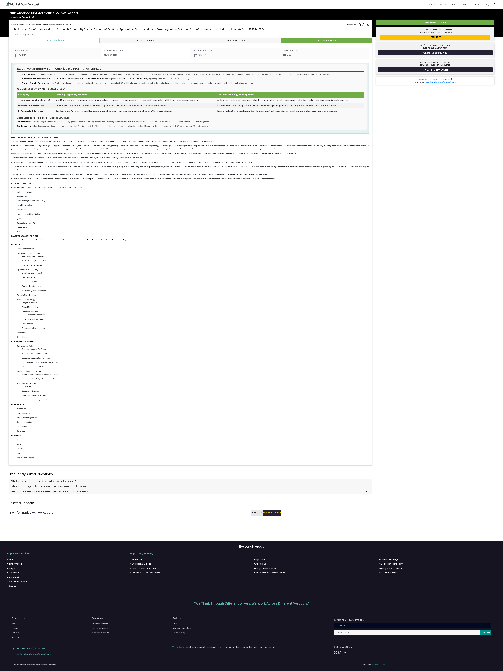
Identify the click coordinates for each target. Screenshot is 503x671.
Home (13, 25)
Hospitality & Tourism (389, 572)
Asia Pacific (13, 572)
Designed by (372, 665)
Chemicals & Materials (141, 564)
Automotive (260, 564)
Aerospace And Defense (391, 568)
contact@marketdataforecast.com (33, 654)
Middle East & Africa (17, 581)
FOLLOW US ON (343, 647)
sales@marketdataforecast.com (440, 82)
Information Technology (391, 564)
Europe (11, 568)
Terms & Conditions (182, 628)
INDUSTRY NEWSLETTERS (349, 620)
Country (11, 586)
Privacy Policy (179, 632)
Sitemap (16, 637)
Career (15, 628)
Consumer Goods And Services (145, 572)
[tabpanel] (190, 253)
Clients (465, 4)
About (455, 4)
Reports (431, 4)
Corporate (18, 618)
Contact (477, 4)
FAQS (175, 623)
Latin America (14, 577)
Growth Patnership (100, 632)
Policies (178, 618)
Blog (487, 4)
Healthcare (23, 25)
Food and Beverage (388, 559)
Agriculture (259, 559)
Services (443, 4)
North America (14, 564)
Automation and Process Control (270, 572)
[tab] (54, 40)
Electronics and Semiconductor (145, 568)
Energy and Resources (265, 568)
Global (10, 559)
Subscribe (486, 632)
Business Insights (100, 623)
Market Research (100, 628)
